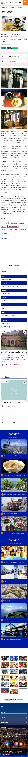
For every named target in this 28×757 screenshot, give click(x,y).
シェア (3, 48)
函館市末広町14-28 (6, 44)
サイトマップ (18, 736)
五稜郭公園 (7, 600)
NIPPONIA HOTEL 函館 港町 (11, 402)
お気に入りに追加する (14, 56)
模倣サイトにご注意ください (14, 734)
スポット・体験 (9, 7)
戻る (14, 423)
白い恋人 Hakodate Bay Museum (12, 639)
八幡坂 (6, 581)
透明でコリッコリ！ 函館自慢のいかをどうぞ (15, 533)
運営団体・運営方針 (8, 736)
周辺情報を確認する (14, 265)
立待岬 (6, 620)
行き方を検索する (14, 61)
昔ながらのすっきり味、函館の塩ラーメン (14, 475)
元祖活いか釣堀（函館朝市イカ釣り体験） (14, 562)
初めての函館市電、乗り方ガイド (12, 513)
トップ (2, 7)
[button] (1, 352)
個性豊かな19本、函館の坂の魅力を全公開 (14, 494)
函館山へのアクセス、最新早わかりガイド (14, 456)
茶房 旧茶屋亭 (6, 323)
